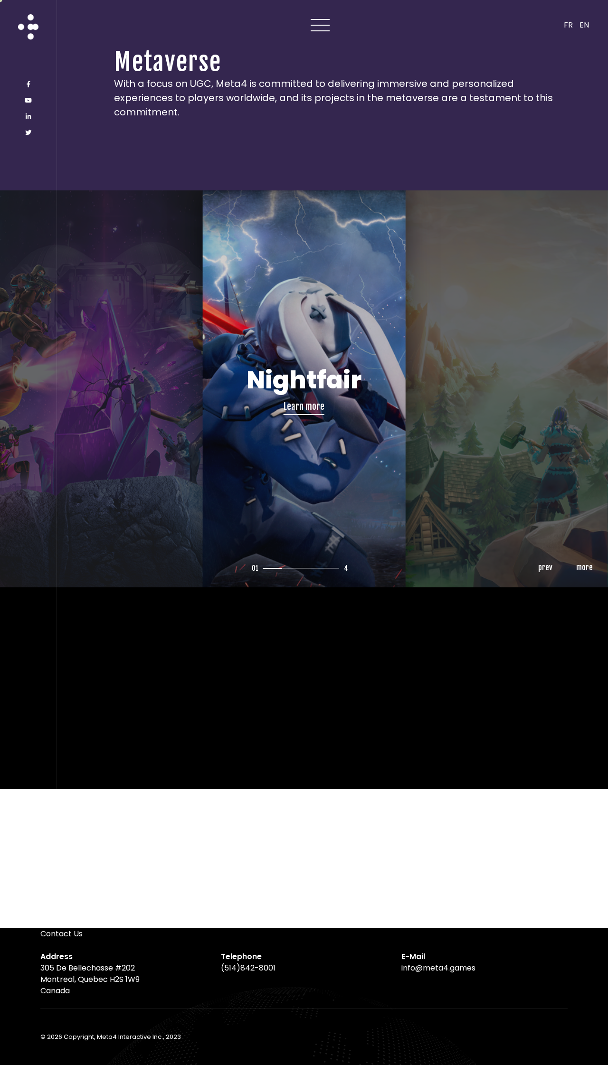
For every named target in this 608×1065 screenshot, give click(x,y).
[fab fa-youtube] (28, 100)
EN (584, 24)
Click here (304, 489)
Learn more (101, 474)
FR (568, 24)
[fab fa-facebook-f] (28, 84)
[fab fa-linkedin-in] (28, 117)
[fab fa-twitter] (28, 133)
